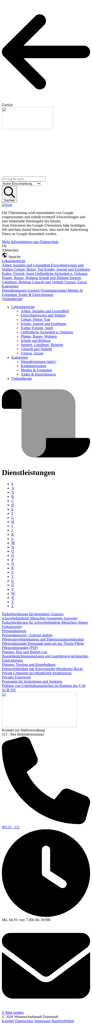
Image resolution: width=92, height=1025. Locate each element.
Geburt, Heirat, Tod (29, 269)
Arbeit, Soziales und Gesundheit (26, 265)
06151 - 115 (11, 827)
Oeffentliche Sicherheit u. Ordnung (61, 274)
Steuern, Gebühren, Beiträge (42, 345)
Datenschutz (24, 1021)
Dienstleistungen (21, 290)
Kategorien (10, 286)
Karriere (8, 1021)
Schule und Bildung (54, 278)
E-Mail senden (13, 1012)
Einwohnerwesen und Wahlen (43, 315)
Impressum (42, 1021)
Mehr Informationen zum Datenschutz (30, 242)
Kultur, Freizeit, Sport (18, 274)
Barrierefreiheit (63, 1021)
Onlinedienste (12, 299)
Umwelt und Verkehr (48, 282)
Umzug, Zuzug (75, 282)
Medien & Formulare (36, 370)
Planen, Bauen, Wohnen (20, 278)
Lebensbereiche (13, 261)
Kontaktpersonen (54, 290)
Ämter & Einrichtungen (35, 295)
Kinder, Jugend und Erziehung (67, 269)
